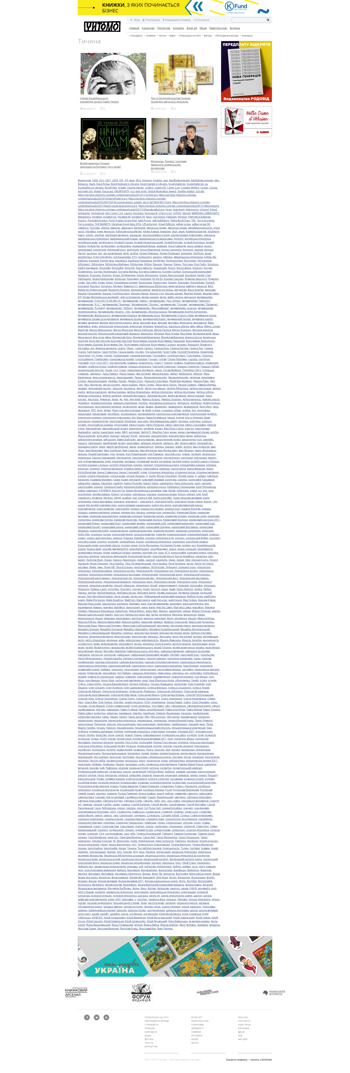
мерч (170, 618)
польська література (90, 746)
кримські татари (120, 552)
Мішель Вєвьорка (170, 640)
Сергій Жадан (159, 804)
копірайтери (127, 541)
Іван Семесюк (131, 450)
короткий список (109, 545)
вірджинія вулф (202, 333)
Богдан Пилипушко (105, 271)
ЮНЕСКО (97, 917)
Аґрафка (90, 231)
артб (126, 253)
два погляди (143, 374)
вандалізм (180, 290)
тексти (162, 35)
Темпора (180, 841)
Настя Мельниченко (90, 658)
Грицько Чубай (210, 366)
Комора (128, 538)
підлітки (118, 731)
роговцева (176, 779)
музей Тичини (162, 647)
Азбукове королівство (129, 231)
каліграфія (195, 479)
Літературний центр (90, 582)
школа (194, 910)
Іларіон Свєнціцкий (103, 457)
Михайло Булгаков (111, 629)
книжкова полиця (176, 516)
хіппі (213, 888)
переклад (203, 717)
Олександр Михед (148, 695)
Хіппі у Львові (86, 892)
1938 (95, 180)
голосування (85, 359)
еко (194, 410)
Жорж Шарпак (86, 436)
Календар (148, 28)
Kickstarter (84, 213)
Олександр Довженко (142, 691)
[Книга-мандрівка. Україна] (175, 976)
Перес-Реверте (203, 720)
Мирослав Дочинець (201, 622)
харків (184, 888)
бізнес (177, 264)
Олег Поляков (114, 687)
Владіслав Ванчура (172, 337)
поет (170, 738)
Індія (108, 461)
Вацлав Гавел (211, 293)
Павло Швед (85, 713)
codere (149, 187)
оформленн (178, 706)
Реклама (243, 1028)
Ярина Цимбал (169, 925)
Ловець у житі (98, 589)
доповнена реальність (162, 403)
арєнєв (198, 249)
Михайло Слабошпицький (94, 633)
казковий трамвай (153, 479)
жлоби (214, 432)
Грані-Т (158, 363)
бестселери (204, 260)
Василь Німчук (139, 293)
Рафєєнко (111, 768)
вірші (215, 333)
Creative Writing (190, 187)
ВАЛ (210, 286)
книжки (115, 512)
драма (149, 406)
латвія (140, 560)
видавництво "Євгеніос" (196, 301)
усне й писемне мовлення (100, 870)
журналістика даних (181, 436)
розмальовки (129, 782)
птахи (164, 760)
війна (199, 326)
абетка (105, 228)
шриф (95, 914)
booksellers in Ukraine (91, 187)
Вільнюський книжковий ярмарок (119, 333)
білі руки (187, 264)
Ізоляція (196, 454)
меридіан (160, 618)
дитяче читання (111, 395)
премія (154, 753)
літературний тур (121, 578)
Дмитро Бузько (151, 399)
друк (215, 406)
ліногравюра (142, 567)
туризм (127, 852)
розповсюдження (160, 782)
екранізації (84, 414)
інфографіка (150, 468)
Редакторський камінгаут (93, 771)
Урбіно (177, 866)
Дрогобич (205, 406)
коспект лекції (129, 545)
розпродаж (179, 782)
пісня (111, 735)
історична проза (185, 472)
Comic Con (173, 187)
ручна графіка (147, 793)
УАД (135, 852)
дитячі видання (177, 395)
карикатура (166, 483)
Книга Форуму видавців (187, 498)
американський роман (124, 238)
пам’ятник (149, 713)
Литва (92, 567)
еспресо (207, 421)
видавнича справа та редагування (98, 319)
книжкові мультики (140, 530)
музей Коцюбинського (139, 647)
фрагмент (98, 884)
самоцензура (86, 797)
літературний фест (167, 578)
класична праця (167, 494)
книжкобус (169, 512)
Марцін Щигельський (91, 614)
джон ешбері (130, 384)
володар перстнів (121, 341)
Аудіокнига (145, 257)
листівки (83, 567)
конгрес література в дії (159, 538)
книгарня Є (147, 501)
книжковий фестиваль (185, 527)
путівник (97, 764)
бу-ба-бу (157, 279)
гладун (108, 355)
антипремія (85, 249)
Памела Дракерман (168, 713)
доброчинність (191, 399)
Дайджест (197, 1028)
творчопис (123, 841)
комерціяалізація (197, 534)
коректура (178, 541)
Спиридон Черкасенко (129, 822)
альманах (135, 235)
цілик (111, 899)
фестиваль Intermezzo (128, 874)
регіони (154, 768)
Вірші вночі (85, 337)
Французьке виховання (92, 888)
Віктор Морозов (123, 330)
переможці (160, 720)
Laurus (128, 213)
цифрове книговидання (92, 899)
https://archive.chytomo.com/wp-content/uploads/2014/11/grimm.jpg (118, 195)
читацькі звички (112, 906)
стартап (139, 826)
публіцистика (177, 760)
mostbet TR (138, 217)
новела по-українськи (101, 676)
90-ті (138, 180)
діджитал (105, 399)
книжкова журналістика (104, 516)
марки (187, 611)
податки (192, 735)
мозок (138, 644)
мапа (145, 607)
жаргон (189, 428)
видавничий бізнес (154, 319)
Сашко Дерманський (160, 797)
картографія (85, 487)
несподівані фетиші (169, 669)
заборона (200, 436)
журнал (114, 436)
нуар (145, 680)
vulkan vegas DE (201, 224)
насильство (207, 655)
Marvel (186, 213)
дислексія (129, 388)
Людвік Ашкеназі (167, 592)
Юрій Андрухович (115, 917)
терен (104, 844)
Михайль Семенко (122, 633)
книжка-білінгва (191, 509)
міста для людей (182, 636)
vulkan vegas (183, 224)
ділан (115, 399)
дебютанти (185, 374)
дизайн (82, 388)
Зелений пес (204, 443)
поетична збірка (184, 738)
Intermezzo (192, 209)
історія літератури (98, 476)
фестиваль (107, 874)
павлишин (113, 709)
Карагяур (106, 483)
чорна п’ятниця (171, 906)
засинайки (132, 443)
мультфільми (86, 651)
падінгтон (100, 713)
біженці (167, 264)
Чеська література (199, 899)
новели (119, 676)
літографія (196, 585)
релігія (92, 775)
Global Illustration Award (162, 191)
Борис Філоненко (147, 275)
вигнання (190, 297)
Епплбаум (130, 421)
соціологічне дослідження (181, 819)
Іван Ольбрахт (112, 450)
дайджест (95, 374)
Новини (134, 28)
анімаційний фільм (143, 246)
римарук (183, 775)
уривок (186, 866)
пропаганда (212, 757)
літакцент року (187, 567)
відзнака (148, 326)
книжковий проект (89, 527)
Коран (140, 541)
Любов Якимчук (106, 592)
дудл (99, 410)
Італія (152, 476)
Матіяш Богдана (135, 614)
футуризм (163, 888)
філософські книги (200, 874)
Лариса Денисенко (124, 560)
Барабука (121, 260)
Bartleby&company (202, 180)
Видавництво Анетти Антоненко (187, 311)
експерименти (146, 414)
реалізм (123, 768)
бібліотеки (136, 264)
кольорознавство (144, 534)
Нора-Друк (107, 680)
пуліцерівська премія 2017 (201, 760)
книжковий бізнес (89, 523)
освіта (187, 702)
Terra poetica (86, 224)
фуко (143, 888)
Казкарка (247, 35)
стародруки (127, 826)
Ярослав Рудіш (129, 928)
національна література (92, 665)
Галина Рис (196, 348)
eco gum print (138, 191)
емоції (171, 417)
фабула (121, 870)
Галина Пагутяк (179, 348)
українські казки (110, 863)
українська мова (88, 859)
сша (126, 833)
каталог (98, 487)
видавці (82, 322)
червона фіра (156, 899)
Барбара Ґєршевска (140, 260)
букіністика (145, 282)
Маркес (163, 611)
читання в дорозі (187, 903)
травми (205, 848)
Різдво (100, 779)
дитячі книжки (195, 395)
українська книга (155, 855)
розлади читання (108, 782)
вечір (163, 297)
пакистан (112, 713)
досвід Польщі (211, 403)
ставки (206, 822)
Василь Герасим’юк (89, 293)
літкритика (142, 585)
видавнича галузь (205, 315)
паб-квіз (100, 709)
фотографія (205, 881)
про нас (243, 1017)
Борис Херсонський (172, 275)
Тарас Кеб (149, 837)
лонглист (125, 589)
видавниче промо (131, 319)
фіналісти (104, 877)
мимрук (158, 622)
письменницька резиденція (188, 728)
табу (132, 833)
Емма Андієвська (156, 417)
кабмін (202, 476)
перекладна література (122, 720)
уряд (202, 866)
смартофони (85, 815)
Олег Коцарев (196, 684)
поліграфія (145, 742)
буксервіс (183, 282)
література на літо (124, 571)
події (201, 735)
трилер (111, 852)
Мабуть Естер (195, 596)
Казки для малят (131, 479)
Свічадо (148, 801)
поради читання (183, 746)
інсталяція (165, 461)
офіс (167, 706)
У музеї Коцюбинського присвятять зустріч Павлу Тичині (99, 100)
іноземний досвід (147, 461)
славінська (138, 811)
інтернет (95, 468)
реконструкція (206, 771)
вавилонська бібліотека (153, 286)
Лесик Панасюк (99, 563)
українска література (184, 852)
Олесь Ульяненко (171, 698)
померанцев (144, 746)
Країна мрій (94, 549)
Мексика (177, 614)
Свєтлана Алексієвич (199, 797)
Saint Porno (144, 220)
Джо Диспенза (92, 384)
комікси (117, 538)
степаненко (176, 826)
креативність (205, 549)
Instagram (179, 209)
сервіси (125, 804)
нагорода (97, 655)
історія (82, 476)
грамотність (146, 363)
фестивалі (94, 874)
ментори (137, 618)
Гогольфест (159, 355)
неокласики (131, 669)
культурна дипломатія (113, 556)
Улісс (178, 863)
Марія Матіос (137, 611)
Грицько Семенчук (188, 366)
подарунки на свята (174, 735)
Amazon (147, 180)
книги (199, 501)
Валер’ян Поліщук (119, 290)
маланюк (122, 603)
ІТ (147, 476)
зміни (132, 447)
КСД (167, 552)
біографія (117, 268)
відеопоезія (106, 326)
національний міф (119, 665)
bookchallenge (177, 184)
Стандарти (136, 35)
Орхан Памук (174, 702)
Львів (172, 589)
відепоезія (136, 326)
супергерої (178, 830)
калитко (182, 479)
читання (170, 903)
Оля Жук (118, 702)
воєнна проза (193, 337)
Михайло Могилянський (195, 629)
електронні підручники (116, 417)
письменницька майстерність (153, 728)
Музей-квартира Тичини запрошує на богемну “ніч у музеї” (100, 165)
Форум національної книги (161, 881)
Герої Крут (84, 355)
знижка (159, 447)
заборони (109, 439)
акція (181, 231)
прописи (83, 760)
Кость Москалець (149, 545)
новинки (130, 676)
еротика (183, 421)
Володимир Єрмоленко (200, 341)
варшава (210, 290)
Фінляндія (135, 877)
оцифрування (86, 709)
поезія (111, 738)
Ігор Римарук (155, 454)
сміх (115, 815)
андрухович (108, 246)
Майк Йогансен (95, 600)
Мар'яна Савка (182, 607)
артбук (134, 253)
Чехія (143, 903)
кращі (172, 549)
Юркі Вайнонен (178, 921)
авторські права (177, 228)
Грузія (108, 370)
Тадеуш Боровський (149, 833)
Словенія (166, 811)
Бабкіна (83, 260)
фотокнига (84, 884)
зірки (102, 447)
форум (93, 881)
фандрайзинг (149, 870)
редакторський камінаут (187, 768)
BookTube (111, 187)
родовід (209, 779)
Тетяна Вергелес (181, 844)
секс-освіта (173, 801)
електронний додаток (203, 414)
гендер (139, 352)
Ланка (108, 560)
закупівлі (208, 439)
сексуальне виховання (194, 801)
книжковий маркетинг (180, 523)
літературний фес (144, 578)
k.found (204, 209)
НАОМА (174, 655)
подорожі (84, 738)
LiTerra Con (165, 213)
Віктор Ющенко (181, 330)
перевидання (189, 717)
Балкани (94, 260)
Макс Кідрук (190, 600)
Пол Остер (131, 742)
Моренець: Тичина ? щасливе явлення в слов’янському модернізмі (169, 165)
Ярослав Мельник (108, 928)
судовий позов (144, 830)
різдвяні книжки (115, 779)
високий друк (148, 322)
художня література (125, 895)
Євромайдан (93, 428)
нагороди (110, 655)
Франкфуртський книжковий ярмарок (161, 884)
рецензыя (171, 775)
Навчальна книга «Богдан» (143, 651)
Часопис (142, 899)
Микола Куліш (205, 618)
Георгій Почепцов (188, 352)
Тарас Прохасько (189, 837)
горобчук (204, 359)
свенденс (180, 797)
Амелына (209, 235)
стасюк (149, 826)
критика (136, 552)
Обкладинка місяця (226, 35)
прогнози (115, 757)
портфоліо (84, 749)
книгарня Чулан (184, 501)
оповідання (158, 702)
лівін (100, 567)
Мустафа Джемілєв (115, 651)
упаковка (132, 866)
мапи (152, 607)
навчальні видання (172, 651)
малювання (85, 607)
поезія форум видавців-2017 (149, 738)
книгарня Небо (164, 501)
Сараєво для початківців (109, 797)
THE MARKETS (102, 224)
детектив (195, 377)
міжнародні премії (170, 633)
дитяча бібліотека (177, 388)
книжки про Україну (133, 512)
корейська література (158, 541)
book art (196, 1017)
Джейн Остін (135, 381)
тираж (122, 848)
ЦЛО (118, 899)
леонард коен (199, 560)
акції (174, 231)
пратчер (159, 749)
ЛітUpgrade (157, 567)
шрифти (115, 914)
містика (197, 636)
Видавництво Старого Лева (177, 315)
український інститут (155, 859)
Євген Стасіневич (195, 425)
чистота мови (156, 903)
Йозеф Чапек (186, 476)
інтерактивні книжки (192, 465)
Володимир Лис (113, 344)
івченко (82, 454)
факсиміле (133, 870)
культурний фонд (163, 556)
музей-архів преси (184, 647)
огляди (212, 680)
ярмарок (214, 925)
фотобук (192, 881)
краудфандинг (159, 549)
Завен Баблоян (126, 439)
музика (200, 647)
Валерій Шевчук (140, 290)
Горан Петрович (177, 359)
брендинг (133, 279)
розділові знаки (87, 782)
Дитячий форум (156, 395)
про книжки (101, 757)
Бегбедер (159, 260)
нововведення (161, 676)
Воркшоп (193, 344)
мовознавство (109, 644)
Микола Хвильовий (109, 622)
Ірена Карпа (178, 468)
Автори (243, 1039)
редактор (166, 768)
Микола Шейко (131, 622)
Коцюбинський (206, 545)
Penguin (182, 217)
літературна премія (100, 574)
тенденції (192, 841)
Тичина (131, 848)
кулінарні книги (196, 552)
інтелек (137, 465)
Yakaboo (83, 228)
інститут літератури (120, 465)
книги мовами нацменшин (134, 505)
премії (145, 753)
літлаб (153, 585)
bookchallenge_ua (197, 184)
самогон (192, 793)
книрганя (207, 530)
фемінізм (205, 870)
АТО (134, 257)
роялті (91, 793)
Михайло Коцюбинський (164, 629)
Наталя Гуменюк (156, 658)
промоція (198, 757)
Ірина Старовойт (129, 472)
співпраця (150, 822)
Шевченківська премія (102, 910)
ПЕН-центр (173, 717)
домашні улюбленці (125, 403)
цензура (143, 895)
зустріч (187, 447)
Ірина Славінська (107, 472)
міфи (122, 640)
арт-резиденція (112, 253)
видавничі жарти (202, 319)
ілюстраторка (171, 457)
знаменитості (145, 447)
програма (128, 757)
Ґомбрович (101, 359)
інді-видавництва (93, 461)
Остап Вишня (97, 706)
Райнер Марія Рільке (190, 764)
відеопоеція (121, 326)
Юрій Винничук (136, 917)
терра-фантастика (119, 844)
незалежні (206, 665)
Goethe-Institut (185, 191)
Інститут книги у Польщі (205, 461)
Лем (187, 560)
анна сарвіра (195, 246)
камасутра (84, 483)
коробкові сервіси (197, 541)
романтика (167, 786)
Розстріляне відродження (93, 786)
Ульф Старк (189, 863)
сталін (96, 826)
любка (198, 589)
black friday (103, 184)
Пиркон (111, 728)
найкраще (123, 655)
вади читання (177, 286)
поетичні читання (102, 742)
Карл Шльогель (184, 483)
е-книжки (167, 410)
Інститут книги (180, 461)
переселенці (85, 724)
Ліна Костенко (124, 567)
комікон (214, 534)
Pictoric (82, 220)
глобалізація (121, 355)
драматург (160, 406)
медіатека (165, 614)
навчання (84, 655)
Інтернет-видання (112, 468)
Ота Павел (158, 706)
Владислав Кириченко (146, 337)
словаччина (153, 811)
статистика (161, 826)
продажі (177, 757)
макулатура (109, 603)
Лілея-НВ (109, 567)
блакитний (160, 268)
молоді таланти (181, 644)
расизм (94, 768)
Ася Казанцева (122, 257)
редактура (115, 771)
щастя (124, 914)
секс (163, 801)
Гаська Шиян (126, 352)
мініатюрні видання (101, 636)
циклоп (197, 895)
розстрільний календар (201, 782)
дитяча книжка (117, 392)
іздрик (186, 454)
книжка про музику (152, 509)
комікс (82, 538)
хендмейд (204, 888)
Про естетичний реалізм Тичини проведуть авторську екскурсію (170, 100)
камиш (96, 483)
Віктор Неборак (143, 330)
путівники (108, 764)
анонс (208, 246)
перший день (197, 724)
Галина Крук (161, 348)
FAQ (240, 1035)
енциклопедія (100, 421)
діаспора (93, 399)
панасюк (186, 713)
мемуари (109, 618)
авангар (115, 228)
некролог (117, 669)
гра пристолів (117, 363)
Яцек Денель (165, 928)
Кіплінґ (115, 494)
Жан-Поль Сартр (174, 428)
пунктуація (84, 764)
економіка (203, 410)
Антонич (188, 249)
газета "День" (126, 348)
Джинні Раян (201, 381)
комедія (161, 534)
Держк (138, 377)
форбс (210, 877)
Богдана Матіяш (128, 271)
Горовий (83, 363)
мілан (186, 633)
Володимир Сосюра (163, 344)
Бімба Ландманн (88, 268)
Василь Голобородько (116, 293)
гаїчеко (148, 348)
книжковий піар (205, 523)
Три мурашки (97, 852)
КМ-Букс (108, 498)
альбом (99, 235)
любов (92, 592)
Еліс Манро (138, 417)
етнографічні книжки (100, 425)
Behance (83, 184)
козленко (96, 534)
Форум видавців (107, 881)
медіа (154, 614)
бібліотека (97, 264)
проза (187, 757)
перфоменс (164, 724)
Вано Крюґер (196, 290)
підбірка (83, 731)
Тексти (149, 1042)
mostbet (97, 217)
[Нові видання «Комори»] (246, 136)
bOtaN (122, 187)
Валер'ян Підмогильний (92, 290)
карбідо (118, 483)
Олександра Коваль (172, 695)
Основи (82, 706)
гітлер (99, 355)
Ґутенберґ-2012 (191, 370)
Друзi (241, 1031)
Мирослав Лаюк (87, 625)
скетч (113, 811)
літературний (150, 574)
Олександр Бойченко (115, 691)
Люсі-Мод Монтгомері (100, 596)
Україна (150, 852)
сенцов (97, 804)
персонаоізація (146, 724)
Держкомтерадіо (178, 377)
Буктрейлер (197, 282)
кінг (205, 490)
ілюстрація (200, 457)
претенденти (188, 753)
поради (167, 746)
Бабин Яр (210, 257)
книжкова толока (102, 519)
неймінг (105, 669)
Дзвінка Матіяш (206, 384)
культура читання (88, 556)
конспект (214, 538)
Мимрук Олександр (176, 622)
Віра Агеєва (172, 333)
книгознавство (105, 509)
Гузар (122, 370)
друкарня (84, 410)
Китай (171, 490)
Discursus (107, 191)
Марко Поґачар (201, 611)
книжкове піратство (125, 519)
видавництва (204, 297)
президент (133, 753)
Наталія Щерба (113, 658)
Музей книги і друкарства (109, 647)
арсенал (92, 253)
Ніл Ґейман (124, 673)
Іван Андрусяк (201, 447)
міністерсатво (122, 636)
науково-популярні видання (162, 662)
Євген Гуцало (137, 425)
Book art (192, 28)
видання (93, 322)
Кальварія (208, 479)
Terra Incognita (205, 220)
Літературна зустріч (186, 571)
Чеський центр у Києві (126, 903)
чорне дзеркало (191, 906)
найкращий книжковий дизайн (150, 655)
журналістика (159, 436)
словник (179, 811)
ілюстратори (154, 457)
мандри (108, 607)
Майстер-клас (218, 28)
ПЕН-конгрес (158, 717)
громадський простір (91, 370)
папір (105, 717)
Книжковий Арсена (150, 519)
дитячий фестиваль (134, 395)
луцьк (164, 589)
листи (189, 563)
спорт (197, 822)
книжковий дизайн (133, 523)
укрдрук (156, 863)
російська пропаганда (105, 790)
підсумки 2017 (186, 731)
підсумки (171, 731)
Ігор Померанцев (136, 454)
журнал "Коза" (129, 436)
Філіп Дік (157, 874)
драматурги (175, 406)
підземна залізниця (101, 731)
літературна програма (126, 574)
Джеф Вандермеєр (180, 381)
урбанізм (150, 866)
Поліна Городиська (165, 742)
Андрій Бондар (173, 242)
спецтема (108, 822)
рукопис (101, 793)
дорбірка (196, 403)
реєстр (127, 771)
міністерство (139, 636)
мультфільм (213, 647)
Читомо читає (152, 906)
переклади (100, 720)
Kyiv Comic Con (114, 213)
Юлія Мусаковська (170, 914)
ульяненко (203, 863)
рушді (160, 793)
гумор (158, 370)
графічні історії (97, 366)
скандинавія (201, 808)
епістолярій (116, 421)
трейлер (83, 852)
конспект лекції (87, 541)
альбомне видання (116, 235)
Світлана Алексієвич (90, 801)
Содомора (153, 815)
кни (134, 498)
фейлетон (193, 870)
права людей (124, 749)
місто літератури (95, 640)
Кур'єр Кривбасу (184, 556)
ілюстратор (139, 457)
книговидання (86, 509)
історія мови (117, 476)
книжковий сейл (135, 527)
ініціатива (117, 461)
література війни (102, 571)
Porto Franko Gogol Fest (123, 220)
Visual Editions (166, 224)
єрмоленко (135, 428)
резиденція (139, 771)
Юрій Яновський (157, 921)
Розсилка (203, 20)
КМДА (117, 498)
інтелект (148, 465)
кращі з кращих (186, 549)
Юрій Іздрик (203, 917)
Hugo (168, 209)
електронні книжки (89, 417)
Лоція (146, 589)
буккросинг (160, 282)
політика (183, 742)
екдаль (186, 410)
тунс (119, 852)
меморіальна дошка (90, 618)
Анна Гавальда (177, 246)
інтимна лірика (133, 468)
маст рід (119, 614)
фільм (216, 874)
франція (208, 884)
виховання (200, 322)
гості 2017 (102, 363)
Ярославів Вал (147, 928)
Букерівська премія (125, 282)
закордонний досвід (168, 439)
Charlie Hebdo (135, 187)
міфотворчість (150, 640)
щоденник (135, 914)
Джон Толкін (146, 384)
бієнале (157, 264)
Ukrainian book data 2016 (126, 224)
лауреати (161, 560)
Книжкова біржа (186, 512)
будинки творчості (196, 279)
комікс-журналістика (99, 538)
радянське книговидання (161, 764)
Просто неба (97, 760)
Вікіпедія (83, 330)
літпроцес (209, 585)
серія (140, 808)
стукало (129, 830)
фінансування (119, 877)
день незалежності (103, 377)
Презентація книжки (114, 753)
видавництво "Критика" (117, 304)
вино (136, 322)
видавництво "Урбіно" (120, 308)
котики (186, 545)
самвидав (180, 793)
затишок (168, 443)
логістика (113, 589)
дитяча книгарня (96, 392)
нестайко (187, 669)
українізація (163, 852)
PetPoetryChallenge (199, 217)
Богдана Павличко (150, 271)
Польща (131, 746)
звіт (177, 443)
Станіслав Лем (110, 826)
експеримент (129, 414)
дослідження (86, 406)
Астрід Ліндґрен (102, 257)
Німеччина (164, 673)
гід (93, 355)
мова (97, 644)
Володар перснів (99, 341)
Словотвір (205, 811)
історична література (161, 472)
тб (114, 841)
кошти (82, 549)
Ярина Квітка (151, 925)
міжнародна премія (146, 633)
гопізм (162, 359)
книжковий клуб (156, 523)
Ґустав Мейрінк (172, 370)
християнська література (165, 892)
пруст (142, 760)
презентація (203, 749)
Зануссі (82, 443)
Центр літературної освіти (176, 895)
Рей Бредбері (155, 771)
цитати (207, 895)
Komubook (97, 213)
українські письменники (135, 863)
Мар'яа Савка (164, 607)
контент (102, 541)
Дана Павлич (110, 374)
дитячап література (89, 395)
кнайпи (126, 498)
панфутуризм (201, 713)
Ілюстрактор (123, 457)
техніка (82, 848)
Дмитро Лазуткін (171, 399)
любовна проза (126, 592)
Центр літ (154, 895)
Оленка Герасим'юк (148, 698)
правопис (139, 749)
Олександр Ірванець (196, 691)
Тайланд (167, 833)
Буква (101, 282)
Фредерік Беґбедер (119, 888)
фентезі (82, 874)
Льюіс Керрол (184, 589)
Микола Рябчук (87, 622)
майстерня (175, 600)
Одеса (81, 684)
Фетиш (208, 35)
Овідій (194, 680)
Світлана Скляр (133, 801)
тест (134, 844)
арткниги (186, 253)
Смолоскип (126, 815)
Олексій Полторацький (199, 695)
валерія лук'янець (162, 290)
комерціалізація (176, 534)
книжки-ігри (153, 512)
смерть (108, 815)
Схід (101, 833)
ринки (194, 775)
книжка (134, 509)
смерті (98, 815)
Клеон (181, 494)
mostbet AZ (109, 217)
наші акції (244, 1024)
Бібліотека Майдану (117, 264)
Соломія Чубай (170, 815)
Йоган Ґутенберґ (167, 476)
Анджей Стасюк (123, 242)
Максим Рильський (89, 603)
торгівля (195, 848)
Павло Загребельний (151, 709)
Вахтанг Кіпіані (193, 293)
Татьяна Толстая (102, 841)
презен (175, 749)
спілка (161, 822)
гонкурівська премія (122, 359)
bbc (217, 180)
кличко (191, 494)
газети (139, 348)
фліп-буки (162, 877)
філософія (182, 874)
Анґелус (178, 238)
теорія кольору (208, 841)
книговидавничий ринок (187, 505)
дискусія (117, 388)
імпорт (212, 457)
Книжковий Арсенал (175, 519)
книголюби (122, 509)
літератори (203, 567)
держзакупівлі (124, 377)
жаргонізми (202, 428)
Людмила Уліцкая (188, 592)
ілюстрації (187, 457)
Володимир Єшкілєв (90, 344)
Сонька (184, 815)
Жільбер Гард (160, 432)
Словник (151, 35)
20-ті (101, 180)
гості (92, 363)
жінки (173, 432)
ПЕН (147, 717)
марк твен (152, 611)
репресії (123, 775)
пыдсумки (131, 764)
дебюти (197, 374)
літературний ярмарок (117, 582)
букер (109, 282)
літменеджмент (168, 585)
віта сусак (98, 337)
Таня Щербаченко (131, 837)
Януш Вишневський (98, 925)
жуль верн (103, 436)
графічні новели (117, 366)
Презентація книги (89, 753)
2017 (108, 180)
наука (197, 658)
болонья (95, 275)
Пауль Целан (135, 717)
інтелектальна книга (166, 465)
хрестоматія (141, 892)
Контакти (244, 1021)
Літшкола (83, 589)
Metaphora (84, 217)
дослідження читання (108, 406)
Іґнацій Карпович (98, 454)
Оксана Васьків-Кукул (115, 684)
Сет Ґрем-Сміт (152, 808)
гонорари (141, 359)
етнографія (121, 425)
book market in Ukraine (153, 184)
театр (134, 841)
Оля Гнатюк (105, 702)
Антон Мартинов (150, 249)
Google (200, 191)
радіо (141, 764)
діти (126, 399)
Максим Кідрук (207, 600)
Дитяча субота (204, 392)
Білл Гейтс (200, 264)
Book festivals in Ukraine (125, 184)
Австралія (139, 228)
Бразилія (190, 275)
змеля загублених (117, 447)
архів (208, 253)
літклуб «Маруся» (124, 585)
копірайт (113, 541)
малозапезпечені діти (196, 603)
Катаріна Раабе (113, 487)
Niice (149, 217)
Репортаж (163, 28)
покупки (119, 742)
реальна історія (138, 768)
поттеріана (98, 749)
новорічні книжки (182, 676)
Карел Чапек (150, 483)
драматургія (191, 406)
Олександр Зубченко (170, 691)
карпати (206, 483)
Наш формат (190, 665)
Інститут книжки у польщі (93, 465)
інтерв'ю (211, 465)
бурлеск (95, 286)
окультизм (180, 684)
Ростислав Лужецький (186, 790)
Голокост (207, 355)
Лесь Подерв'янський (138, 563)
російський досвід (131, 790)
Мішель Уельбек (192, 640)
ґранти (168, 363)
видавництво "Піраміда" (203, 304)
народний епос (189, 655)
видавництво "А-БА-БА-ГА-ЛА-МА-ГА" (100, 301)
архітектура (85, 257)
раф (102, 768)
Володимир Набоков (137, 344)
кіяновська (138, 494)
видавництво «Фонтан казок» (149, 311)
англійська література (198, 238)
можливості (126, 644)
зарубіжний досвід (114, 443)
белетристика (174, 260)
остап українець (140, 706)
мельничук (190, 614)
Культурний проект (139, 556)
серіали (131, 808)
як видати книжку (199, 921)
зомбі (178, 447)
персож (111, 724)
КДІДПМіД (105, 490)
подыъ (95, 738)
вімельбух (147, 333)
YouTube (95, 228)
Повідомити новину (178, 20)
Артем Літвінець (148, 253)
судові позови (162, 830)
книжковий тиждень (158, 527)
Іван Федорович (167, 450)
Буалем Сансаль (174, 279)
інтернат (83, 468)
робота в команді (136, 779)
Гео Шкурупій (153, 352)
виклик (104, 322)
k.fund (213, 209)
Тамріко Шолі (206, 833)
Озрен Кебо (94, 684)
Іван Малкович (94, 450)
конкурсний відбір (197, 538)
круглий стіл (150, 552)
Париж (114, 717)
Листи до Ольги (203, 563)
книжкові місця (119, 530)
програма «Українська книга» (153, 757)
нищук (82, 673)
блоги (171, 268)
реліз (100, 775)
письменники (125, 728)
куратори (201, 556)
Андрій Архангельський (148, 242)
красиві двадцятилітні (115, 549)
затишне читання (151, 443)
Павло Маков (194, 709)
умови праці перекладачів (110, 866)
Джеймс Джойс (117, 381)
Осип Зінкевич (200, 702)
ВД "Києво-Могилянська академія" (98, 297)
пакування (125, 713)
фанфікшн (180, 870)
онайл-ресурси (134, 702)
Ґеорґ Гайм (169, 352)
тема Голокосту (164, 841)
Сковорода (124, 811)
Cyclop (204, 187)
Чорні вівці (208, 906)
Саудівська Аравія (135, 797)
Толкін (185, 848)
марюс (109, 614)
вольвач (182, 344)
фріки (135, 888)
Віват (211, 322)
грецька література (139, 366)
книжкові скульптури (188, 530)
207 (121, 180)
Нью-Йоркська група (161, 680)
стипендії (189, 826)
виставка (173, 322)
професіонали (115, 760)
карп (197, 483)
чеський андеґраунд (99, 903)
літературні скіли (187, 582)
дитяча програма (184, 392)
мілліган (83, 636)
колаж (107, 534)
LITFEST (177, 213)
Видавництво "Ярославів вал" (151, 308)
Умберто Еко (85, 866)
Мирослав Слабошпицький (139, 625)
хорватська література (119, 892)
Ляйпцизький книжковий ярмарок (165, 596)
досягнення (129, 406)
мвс (148, 614)
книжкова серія (197, 516)
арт (100, 253)
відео (95, 326)
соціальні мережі (134, 819)
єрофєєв (149, 428)
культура (212, 552)
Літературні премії (165, 582)
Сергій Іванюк (177, 804)
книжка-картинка (99, 512)
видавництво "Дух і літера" (165, 301)
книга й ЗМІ (145, 498)
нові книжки (144, 676)
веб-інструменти (130, 297)
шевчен (82, 910)
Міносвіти (165, 636)
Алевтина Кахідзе (196, 231)
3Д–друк (129, 180)
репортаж (111, 775)
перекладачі (85, 720)
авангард (126, 228)
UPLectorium (149, 224)
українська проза (131, 859)
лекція (180, 560)
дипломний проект (99, 388)
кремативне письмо (90, 552)
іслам (144, 472)
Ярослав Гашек (87, 928)
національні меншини (168, 665)
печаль (101, 728)
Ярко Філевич (187, 925)
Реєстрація (152, 20)
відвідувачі (84, 326)
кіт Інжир (126, 494)
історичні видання (207, 472)
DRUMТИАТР (121, 191)
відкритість (161, 326)
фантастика (165, 870)
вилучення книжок (120, 322)
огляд (203, 680)
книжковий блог (111, 523)
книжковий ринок (113, 527)
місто (81, 640)
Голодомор (194, 355)
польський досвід (114, 746)
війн (192, 326)
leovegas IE (151, 213)
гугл (115, 370)
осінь (214, 702)
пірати (90, 735)
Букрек (172, 282)
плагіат (119, 735)
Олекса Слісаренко (179, 687)
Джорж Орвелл (187, 384)
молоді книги (163, 644)
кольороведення (122, 534)
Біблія (148, 264)
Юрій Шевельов (114, 921)
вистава (162, 322)
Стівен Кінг (202, 826)
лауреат (150, 560)
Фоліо (173, 877)
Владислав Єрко (122, 337)
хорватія (100, 892)
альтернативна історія (156, 235)
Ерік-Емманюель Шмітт (163, 421)
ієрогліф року (173, 454)
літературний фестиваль (194, 578)
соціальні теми (155, 819)
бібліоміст (84, 264)
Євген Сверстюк (174, 425)
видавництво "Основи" (174, 304)
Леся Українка (176, 563)
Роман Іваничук (129, 786)
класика (151, 494)
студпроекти (116, 830)
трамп (214, 848)
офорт (216, 706)
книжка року (172, 509)
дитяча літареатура (138, 392)
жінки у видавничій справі (193, 432)
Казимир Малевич (101, 479)
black (92, 184)
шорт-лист (84, 914)
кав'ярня (212, 476)
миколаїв (146, 622)
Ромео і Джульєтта (186, 786)
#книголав (84, 180)
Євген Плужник (155, 425)
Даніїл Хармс (127, 374)
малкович (175, 603)
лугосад (155, 589)
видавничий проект (179, 319)
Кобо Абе (84, 534)
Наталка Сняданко (134, 658)
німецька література (144, 673)
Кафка (81, 490)
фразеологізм (113, 884)
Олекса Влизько (157, 687)
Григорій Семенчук (164, 366)
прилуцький (85, 757)
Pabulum (171, 217)
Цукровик (127, 899)
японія (138, 925)
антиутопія (99, 249)
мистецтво (163, 625)
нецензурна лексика (206, 669)
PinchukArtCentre (98, 220)
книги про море (161, 505)
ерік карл (142, 421)
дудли (107, 410)
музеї (81, 647)
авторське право (156, 228)
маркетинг (175, 611)
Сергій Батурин (140, 804)
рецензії (147, 775)
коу (194, 545)
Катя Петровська (206, 487)
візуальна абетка (179, 326)
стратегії (103, 830)
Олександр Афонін (89, 691)
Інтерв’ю (178, 28)
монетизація (199, 644)
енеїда (180, 417)
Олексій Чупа (86, 698)
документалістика (101, 403)
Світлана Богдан (113, 801)
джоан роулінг (111, 384)
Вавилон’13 (131, 286)
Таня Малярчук (97, 837)
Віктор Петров (162, 330)
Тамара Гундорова (185, 833)
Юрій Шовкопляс (135, 921)
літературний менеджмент (94, 578)
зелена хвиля (188, 443)
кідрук (193, 490)
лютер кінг (136, 596)
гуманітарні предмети (140, 370)
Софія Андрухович (201, 815)
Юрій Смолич (94, 921)
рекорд (82, 775)
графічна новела (194, 363)
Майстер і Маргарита (137, 600)
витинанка (186, 322)
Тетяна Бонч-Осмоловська (154, 844)
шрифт (104, 914)
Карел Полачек (133, 483)
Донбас (143, 403)
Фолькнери (198, 877)
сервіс (116, 804)
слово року (191, 811)
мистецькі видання (203, 625)
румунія (112, 793)
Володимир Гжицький (171, 341)
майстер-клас (159, 600)
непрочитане (148, 669)
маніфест (119, 607)
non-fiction (159, 217)
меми (201, 614)
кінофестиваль (101, 494)
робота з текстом (158, 779)
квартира (92, 490)
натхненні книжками (179, 658)
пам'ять (137, 713)
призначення (205, 753)
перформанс (179, 724)
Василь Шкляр (174, 293)
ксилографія (178, 552)
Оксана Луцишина (161, 684)
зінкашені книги (88, 447)
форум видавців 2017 (130, 881)
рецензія (158, 775)
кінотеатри (84, 494)
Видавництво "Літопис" (145, 304)
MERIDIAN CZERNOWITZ (205, 213)
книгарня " (132, 501)
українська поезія (109, 859)
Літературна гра (163, 571)
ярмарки (202, 925)
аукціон (157, 257)
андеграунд (106, 242)
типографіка (95, 848)
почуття (110, 749)
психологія (153, 760)
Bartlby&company (179, 180)
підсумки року (204, 731)
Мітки (194, 1042)
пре (168, 749)
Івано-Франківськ (205, 450)
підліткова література (137, 731)
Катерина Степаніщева (181, 487)
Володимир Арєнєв (145, 341)
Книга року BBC (162, 498)
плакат (129, 735)
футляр (152, 888)
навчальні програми (197, 651)
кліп (198, 494)
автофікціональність (200, 228)
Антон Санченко (171, 249)
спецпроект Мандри (90, 822)
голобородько (176, 355)
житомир (134, 432)
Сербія (107, 804)
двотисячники (160, 374)
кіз (200, 490)
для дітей (134, 399)
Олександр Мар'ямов (123, 695)
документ (83, 403)
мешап (192, 618)
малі (143, 603)
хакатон (175, 888)
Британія (145, 279)
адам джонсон (105, 231)
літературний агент (170, 574)
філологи (169, 874)
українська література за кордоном (188, 855)
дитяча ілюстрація (200, 388)
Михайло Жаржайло (136, 629)
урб (141, 866)
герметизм (206, 352)
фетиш (146, 874)
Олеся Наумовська (195, 698)
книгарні (119, 501)
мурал (98, 651)
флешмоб (149, 877)
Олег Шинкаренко (135, 687)
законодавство (146, 439)
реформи (135, 775)
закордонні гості (192, 439)
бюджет (118, 286)
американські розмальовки (156, 238)
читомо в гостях (133, 906)
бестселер (190, 260)
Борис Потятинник (124, 275)
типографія (110, 848)
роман (114, 786)
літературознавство (101, 585)
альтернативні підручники (187, 235)
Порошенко (201, 746)
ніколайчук (109, 673)
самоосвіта (205, 793)
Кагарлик (83, 479)
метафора (181, 618)
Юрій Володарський (159, 917)
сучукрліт (92, 833)
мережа (148, 618)
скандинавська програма (93, 811)
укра (141, 852)
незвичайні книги (88, 669)
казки (116, 479)
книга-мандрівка (102, 501)
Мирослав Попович (110, 625)
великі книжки (150, 297)
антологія (133, 249)
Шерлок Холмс (137, 910)
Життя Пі (146, 432)
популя (157, 746)
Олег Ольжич (97, 687)
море (212, 644)
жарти (96, 432)
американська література (93, 238)
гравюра (132, 363)
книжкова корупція (130, 516)
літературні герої (142, 582)
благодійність (144, 268)
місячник (112, 640)
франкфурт (130, 884)
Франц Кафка (193, 884)
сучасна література (197, 830)
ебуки (177, 410)
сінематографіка (172, 808)
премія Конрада (169, 753)
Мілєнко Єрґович (201, 633)
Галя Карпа (93, 352)
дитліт (139, 388)
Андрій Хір (93, 246)
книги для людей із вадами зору (97, 505)
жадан (158, 428)
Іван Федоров (148, 450)
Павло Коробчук (175, 709)
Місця (203, 28)
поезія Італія (124, 738)
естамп (82, 425)
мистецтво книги (181, 625)
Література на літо (190, 35)
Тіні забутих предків (149, 848)
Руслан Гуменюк (127, 793)
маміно (97, 607)
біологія (129, 268)
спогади (188, 822)
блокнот (197, 268)
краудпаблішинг (139, 549)
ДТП (93, 410)
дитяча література (162, 392)
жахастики (107, 432)
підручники (158, 731)
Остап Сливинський (118, 706)
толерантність (170, 848)
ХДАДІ (193, 888)
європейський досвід (115, 428)
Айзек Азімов (151, 231)
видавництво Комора (124, 315)
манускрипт (133, 607)
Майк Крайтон (114, 600)
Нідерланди (94, 673)
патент (123, 717)
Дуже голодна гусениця (126, 410)
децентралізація (97, 381)
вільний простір (87, 333)
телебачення (146, 841)
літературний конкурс (197, 574)
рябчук (169, 793)
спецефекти (205, 819)
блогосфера (183, 268)
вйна (108, 337)
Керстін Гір (118, 490)
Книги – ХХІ (210, 501)
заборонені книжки (90, 439)
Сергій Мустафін (196, 804)
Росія (168, 790)
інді (80, 461)
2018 (115, 180)
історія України (135, 476)
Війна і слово (212, 326)
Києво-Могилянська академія (143, 490)
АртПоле (198, 253)
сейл (157, 801)
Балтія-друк (107, 260)
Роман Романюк (149, 786)
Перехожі (100, 724)
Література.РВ (144, 571)
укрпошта (168, 863)
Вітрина (235, 28)
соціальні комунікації (90, 819)
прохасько (131, 760)
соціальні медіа (114, 819)
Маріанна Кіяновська (101, 611)
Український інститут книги (185, 859)
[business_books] (175, 14)
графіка (178, 363)
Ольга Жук (91, 702)
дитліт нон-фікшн (155, 388)
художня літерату (101, 895)
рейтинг (170, 771)
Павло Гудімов (128, 709)
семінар (87, 804)
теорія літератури (88, 844)
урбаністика (164, 866)
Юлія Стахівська (191, 914)
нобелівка (196, 673)
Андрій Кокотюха (194, 242)
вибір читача (175, 297)
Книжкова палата (153, 516)
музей (89, 647)
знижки (169, 447)
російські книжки (153, 790)
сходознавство (114, 833)
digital (97, 191)
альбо (89, 235)
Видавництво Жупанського (94, 315)
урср (195, 866)
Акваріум (165, 231)
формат (82, 881)
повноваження (152, 735)
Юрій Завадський (183, 917)
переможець (145, 720)
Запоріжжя (94, 443)
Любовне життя (146, 592)
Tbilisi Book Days (180, 220)
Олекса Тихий (200, 687)
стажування (85, 826)
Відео (173, 35)
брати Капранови (103, 279)
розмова (143, 782)
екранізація (99, 414)
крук (161, 552)
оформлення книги (199, 706)
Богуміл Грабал (171, 271)
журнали (144, 436)
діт (120, 399)
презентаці (187, 749)
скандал (188, 808)
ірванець (164, 468)
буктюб (210, 282)
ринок (203, 775)
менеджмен (123, 618)
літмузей (183, 585)
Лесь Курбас (116, 563)
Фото (182, 881)
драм (141, 406)
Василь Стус (157, 293)
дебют (173, 374)
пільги (81, 735)
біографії (104, 268)
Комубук (139, 538)
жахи (118, 432)
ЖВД (124, 432)
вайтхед (190, 286)
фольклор (184, 877)
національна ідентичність (195, 662)
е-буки (156, 410)
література (84, 571)
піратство (101, 735)
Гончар (152, 359)
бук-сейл (91, 282)
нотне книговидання (128, 680)
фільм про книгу (88, 877)
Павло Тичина (211, 709)
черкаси (171, 899)
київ (164, 490)
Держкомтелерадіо (155, 377)
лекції (172, 560)
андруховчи (124, 246)
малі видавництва (158, 603)
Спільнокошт (174, 822)
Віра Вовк (186, 333)
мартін (216, 611)
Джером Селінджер (156, 381)
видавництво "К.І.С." (89, 304)
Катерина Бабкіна (135, 487)
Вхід (137, 20)
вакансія (202, 286)
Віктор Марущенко (101, 330)
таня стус (113, 837)
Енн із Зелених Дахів (197, 417)
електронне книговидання (172, 414)
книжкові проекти (164, 530)
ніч (186, 673)
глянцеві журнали (140, 355)
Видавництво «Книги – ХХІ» (114, 311)
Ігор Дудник (117, 454)
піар (209, 728)
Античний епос (116, 249)
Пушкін (120, 764)
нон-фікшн (201, 676)
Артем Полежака (170, 253)
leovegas (138, 213)
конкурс (180, 538)
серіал (121, 808)
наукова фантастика (131, 662)
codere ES (160, 187)
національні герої (142, 665)
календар (171, 479)
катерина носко (156, 487)
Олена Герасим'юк (106, 698)
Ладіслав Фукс (94, 560)
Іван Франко (186, 450)
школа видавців (208, 910)
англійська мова (88, 242)
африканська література (188, 257)
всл (92, 348)
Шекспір (122, 910)
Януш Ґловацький (122, 925)
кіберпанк (183, 490)
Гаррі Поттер (109, 352)
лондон (137, 589)
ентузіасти (84, 421)
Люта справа (121, 596)
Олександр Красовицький (93, 695)
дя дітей (146, 410)
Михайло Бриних (88, 629)
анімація (162, 246)
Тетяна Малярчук (202, 844)
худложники (188, 892)
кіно (210, 490)
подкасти (210, 735)
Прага (149, 749)
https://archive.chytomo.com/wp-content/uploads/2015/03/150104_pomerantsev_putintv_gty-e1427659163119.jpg (124, 200)
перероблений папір (181, 720)
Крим (106, 552)
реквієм (180, 771)
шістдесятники (156, 910)
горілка (192, 359)
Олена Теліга (127, 698)
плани (138, 735)
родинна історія (194, 779)
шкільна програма (177, 910)
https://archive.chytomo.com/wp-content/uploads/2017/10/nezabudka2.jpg (121, 209)
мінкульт (153, 636)
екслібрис (114, 414)
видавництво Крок (149, 315)
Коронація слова (88, 545)
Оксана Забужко (139, 684)
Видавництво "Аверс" (135, 301)
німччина (178, 673)
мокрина (148, 644)
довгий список (211, 399)
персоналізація (126, 724)
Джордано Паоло (166, 384)
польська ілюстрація (201, 742)
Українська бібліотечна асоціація (124, 855)
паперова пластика (89, 717)
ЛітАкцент (171, 567)
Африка (167, 257)
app (165, 180)
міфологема (133, 640)
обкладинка (182, 680)
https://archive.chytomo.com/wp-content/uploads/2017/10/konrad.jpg (178, 206)
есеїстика (195, 421)
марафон (198, 607)
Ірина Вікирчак (196, 468)
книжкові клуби (99, 530)
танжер (82, 837)
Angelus (157, 180)
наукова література (106, 662)
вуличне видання (106, 348)
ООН (147, 702)
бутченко (106, 286)
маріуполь (121, 611)
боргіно (107, 275)
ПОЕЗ (103, 738)
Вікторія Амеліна (202, 330)
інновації (130, 461)
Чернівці (182, 899)
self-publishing (160, 220)
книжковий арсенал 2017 (204, 519)
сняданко (140, 815)
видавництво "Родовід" (91, 308)
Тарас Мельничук (166, 837)
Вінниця (159, 333)
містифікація (210, 636)
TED (193, 220)
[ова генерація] (246, 101)
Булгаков (83, 286)
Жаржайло (84, 432)
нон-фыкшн (92, 680)
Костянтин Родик (170, 545)
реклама (191, 771)
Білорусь (213, 264)
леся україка (159, 563)
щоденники (150, 914)
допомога (183, 403)
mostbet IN (124, 217)
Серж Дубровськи (105, 808)
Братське (120, 279)
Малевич (134, 603)
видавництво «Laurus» (184, 308)
